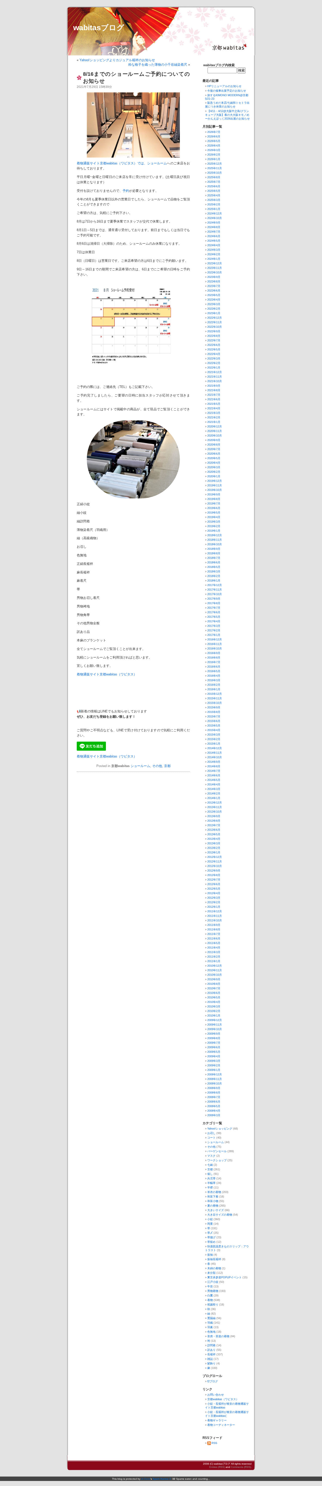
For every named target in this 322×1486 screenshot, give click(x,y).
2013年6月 (213, 829)
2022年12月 (214, 317)
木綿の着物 (214, 1268)
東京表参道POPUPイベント (224, 1277)
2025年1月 (213, 208)
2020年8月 (213, 444)
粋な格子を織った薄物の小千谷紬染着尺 (157, 64)
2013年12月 (214, 802)
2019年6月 (213, 508)
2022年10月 (214, 326)
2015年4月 (213, 730)
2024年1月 (213, 258)
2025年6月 (213, 186)
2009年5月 (213, 1051)
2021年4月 (213, 408)
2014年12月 (214, 748)
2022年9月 (213, 331)
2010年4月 (213, 1001)
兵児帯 (211, 1178)
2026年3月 (213, 150)
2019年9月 (213, 494)
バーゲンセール (217, 1151)
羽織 (210, 1322)
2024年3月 (213, 249)
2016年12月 (214, 639)
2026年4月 (213, 145)
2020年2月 (213, 471)
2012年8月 (213, 875)
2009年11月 (214, 1024)
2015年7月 (213, 716)
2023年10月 (214, 272)
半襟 (210, 1187)
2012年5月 (213, 888)
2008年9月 (213, 1088)
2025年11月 (214, 168)
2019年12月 (214, 480)
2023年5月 (213, 295)
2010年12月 (214, 965)
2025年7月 (213, 181)
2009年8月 (213, 1038)
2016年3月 (213, 680)
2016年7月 (213, 662)
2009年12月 (214, 1020)
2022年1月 (213, 367)
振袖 (210, 1254)
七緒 (210, 1164)
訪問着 (211, 1345)
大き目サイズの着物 (219, 1214)
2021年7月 (213, 394)
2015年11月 (214, 698)
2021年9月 (213, 385)
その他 (157, 766)
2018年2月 (213, 575)
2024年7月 (213, 231)
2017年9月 (213, 598)
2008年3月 (213, 1115)
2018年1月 (213, 580)
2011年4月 (213, 947)
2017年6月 (213, 612)
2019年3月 (213, 521)
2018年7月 (213, 557)
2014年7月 (213, 770)
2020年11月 (214, 430)
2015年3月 (213, 734)
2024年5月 (213, 240)
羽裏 (210, 1327)
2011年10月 (214, 920)
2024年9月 (213, 222)
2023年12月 (214, 263)
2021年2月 (213, 417)
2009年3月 (213, 1060)
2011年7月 (213, 933)
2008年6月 (213, 1101)
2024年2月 (213, 254)
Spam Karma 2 (162, 1478)
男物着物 (212, 1290)
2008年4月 (213, 1110)
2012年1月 (213, 906)
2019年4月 (213, 517)
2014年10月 (214, 757)
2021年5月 (213, 403)
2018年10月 (214, 544)
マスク (211, 1155)
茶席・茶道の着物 (218, 1336)
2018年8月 (213, 553)
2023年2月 (213, 308)
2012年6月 (213, 884)
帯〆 (210, 1232)
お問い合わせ (215, 1394)
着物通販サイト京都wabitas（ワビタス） (107, 674)
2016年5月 (213, 671)
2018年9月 (213, 548)
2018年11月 (214, 539)
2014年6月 (213, 775)
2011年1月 (213, 961)
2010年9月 (213, 979)
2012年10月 (214, 865)
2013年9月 (213, 816)
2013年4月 (213, 838)
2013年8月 (213, 820)
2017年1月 (213, 634)
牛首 (210, 1286)
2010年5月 (213, 997)
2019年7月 (213, 503)
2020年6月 (213, 453)
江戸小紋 (212, 1281)
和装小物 (212, 1201)
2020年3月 (213, 467)
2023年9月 (213, 276)
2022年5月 (213, 349)
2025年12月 (214, 163)
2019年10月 (214, 489)
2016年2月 (213, 684)
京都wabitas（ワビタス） (223, 1399)
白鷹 (210, 1295)
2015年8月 (213, 711)
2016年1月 (213, 689)
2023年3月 (213, 304)
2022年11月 (214, 322)
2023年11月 (214, 267)
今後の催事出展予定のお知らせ (226, 90)
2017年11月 (214, 589)
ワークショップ (217, 1160)
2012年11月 (214, 861)
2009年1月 (213, 1069)
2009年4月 (213, 1056)
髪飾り (211, 1363)
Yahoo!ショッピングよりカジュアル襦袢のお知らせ (117, 60)
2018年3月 (213, 571)
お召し (211, 1133)
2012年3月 (213, 897)
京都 (167, 766)
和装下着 (212, 1196)
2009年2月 (213, 1065)
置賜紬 (211, 1318)
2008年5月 (213, 1106)
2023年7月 (213, 285)
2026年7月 (213, 131)
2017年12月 (214, 585)
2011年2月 (213, 956)
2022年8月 (213, 335)
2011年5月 (213, 943)
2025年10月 (214, 172)
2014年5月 (213, 779)
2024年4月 (213, 245)
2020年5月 (213, 458)
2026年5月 (213, 140)
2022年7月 (213, 340)
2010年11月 (214, 970)
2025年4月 (213, 195)
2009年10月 (214, 1029)
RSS (214, 1442)
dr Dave (145, 1478)
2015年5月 (213, 725)
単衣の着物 (214, 1191)
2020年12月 (214, 426)
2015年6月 (213, 720)
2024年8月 (213, 227)
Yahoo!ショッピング (219, 1128)
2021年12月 (214, 372)
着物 (210, 1299)
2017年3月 (213, 625)
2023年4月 (213, 299)
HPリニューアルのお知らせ (224, 86)
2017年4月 (213, 621)
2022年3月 (213, 358)
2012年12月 (214, 856)
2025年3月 (213, 199)
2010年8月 (213, 983)
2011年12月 (214, 911)
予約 (126, 191)
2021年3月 (213, 412)
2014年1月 (213, 798)
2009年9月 (213, 1033)
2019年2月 (213, 526)
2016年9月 (213, 653)
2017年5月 (213, 616)
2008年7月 (213, 1097)
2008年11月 (214, 1078)
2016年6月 (213, 666)
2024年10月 (214, 218)
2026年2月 (213, 154)
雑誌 (210, 1358)
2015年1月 (213, 743)
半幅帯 (211, 1182)
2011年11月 (214, 915)
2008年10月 (214, 1083)
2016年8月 (213, 657)
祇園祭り (212, 1304)
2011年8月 (213, 929)
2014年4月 (213, 784)
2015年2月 (213, 739)
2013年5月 (213, 834)
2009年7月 (213, 1042)
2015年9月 (213, 707)
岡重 (210, 1223)
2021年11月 (214, 376)
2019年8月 (213, 498)
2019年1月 (213, 530)
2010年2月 (213, 1010)
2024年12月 (214, 213)
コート (211, 1137)
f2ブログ (212, 1381)
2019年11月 (214, 485)
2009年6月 (213, 1047)
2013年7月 (213, 825)
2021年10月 (214, 381)
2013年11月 (214, 807)
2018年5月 (213, 566)
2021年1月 (213, 421)
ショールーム (140, 766)
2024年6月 (213, 236)
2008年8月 (213, 1092)
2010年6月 (213, 992)
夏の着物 (212, 1205)
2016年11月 (214, 643)
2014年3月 (213, 788)
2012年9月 (213, 870)
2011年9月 (213, 924)
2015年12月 (214, 693)
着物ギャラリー (217, 1420)
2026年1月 (213, 159)
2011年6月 (213, 938)
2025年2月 (213, 204)
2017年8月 (213, 603)
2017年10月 (214, 594)
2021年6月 (213, 399)
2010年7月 (213, 988)
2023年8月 (213, 281)
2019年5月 (213, 512)
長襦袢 (211, 1354)
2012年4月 (213, 893)
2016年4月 (213, 675)
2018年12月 (214, 535)
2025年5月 (213, 190)
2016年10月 (214, 648)
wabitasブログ (98, 27)
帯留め (211, 1241)
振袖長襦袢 (214, 1259)
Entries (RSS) (217, 1467)
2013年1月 (213, 852)
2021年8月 (213, 390)
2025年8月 (213, 177)
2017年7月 (213, 607)
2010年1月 (213, 1015)
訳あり (211, 1349)
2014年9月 (213, 761)
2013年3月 (213, 843)
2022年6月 (213, 344)
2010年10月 (214, 974)
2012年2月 (213, 902)
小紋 (210, 1219)
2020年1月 (213, 476)
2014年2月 (213, 793)
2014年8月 (213, 766)
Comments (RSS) (241, 1467)
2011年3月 (213, 952)
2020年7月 (213, 449)
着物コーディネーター (221, 1424)
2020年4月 (213, 462)
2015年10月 (214, 702)
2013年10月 (214, 811)
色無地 (211, 1331)
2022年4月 (213, 353)
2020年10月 (214, 435)
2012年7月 (213, 879)
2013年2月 (213, 847)
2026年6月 (213, 136)
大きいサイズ (215, 1210)
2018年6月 (213, 562)
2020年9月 (213, 440)
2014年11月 (214, 752)
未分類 (211, 1272)
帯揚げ (211, 1237)
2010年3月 (213, 1006)
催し (210, 1173)
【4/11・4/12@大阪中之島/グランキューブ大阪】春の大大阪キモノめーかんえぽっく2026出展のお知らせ (227, 115)
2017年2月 (213, 630)
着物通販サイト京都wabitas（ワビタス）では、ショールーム (122, 163)
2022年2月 (213, 363)
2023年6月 (213, 290)
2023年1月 (213, 313)
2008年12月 (214, 1074)
